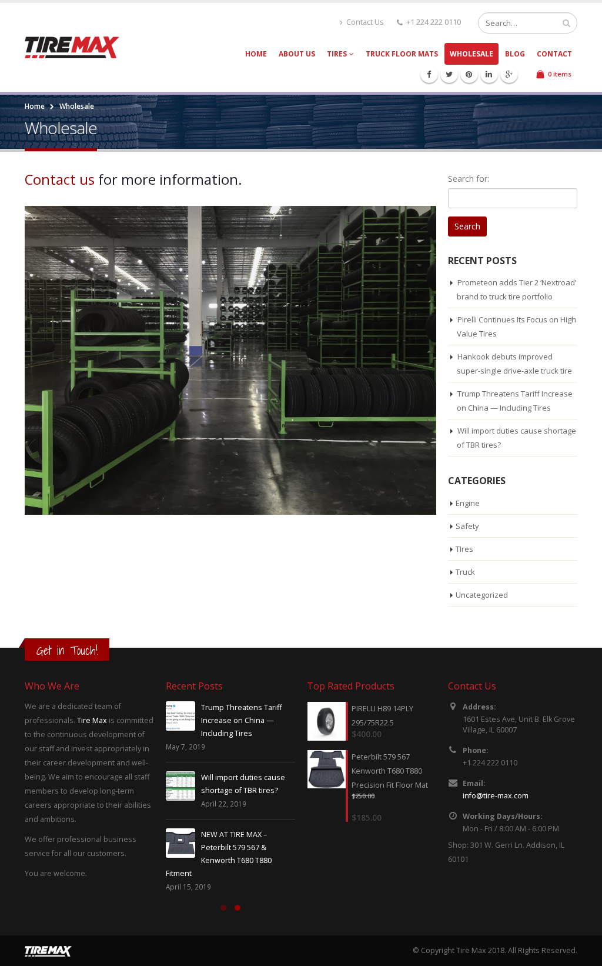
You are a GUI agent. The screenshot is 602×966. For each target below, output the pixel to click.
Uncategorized (482, 594)
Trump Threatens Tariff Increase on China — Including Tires (241, 720)
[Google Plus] (509, 74)
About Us (297, 54)
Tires (337, 54)
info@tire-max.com (496, 796)
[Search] (566, 23)
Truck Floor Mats (402, 54)
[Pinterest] (469, 74)
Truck (465, 572)
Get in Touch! (67, 650)
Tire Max (92, 720)
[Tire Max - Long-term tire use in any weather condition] (72, 47)
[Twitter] (449, 74)
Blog (515, 54)
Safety (467, 526)
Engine (468, 503)
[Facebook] (429, 74)
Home (256, 54)
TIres (464, 549)
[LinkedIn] (489, 74)
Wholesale (471, 54)
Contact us (60, 179)
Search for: (468, 178)
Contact (554, 54)
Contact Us (365, 22)
